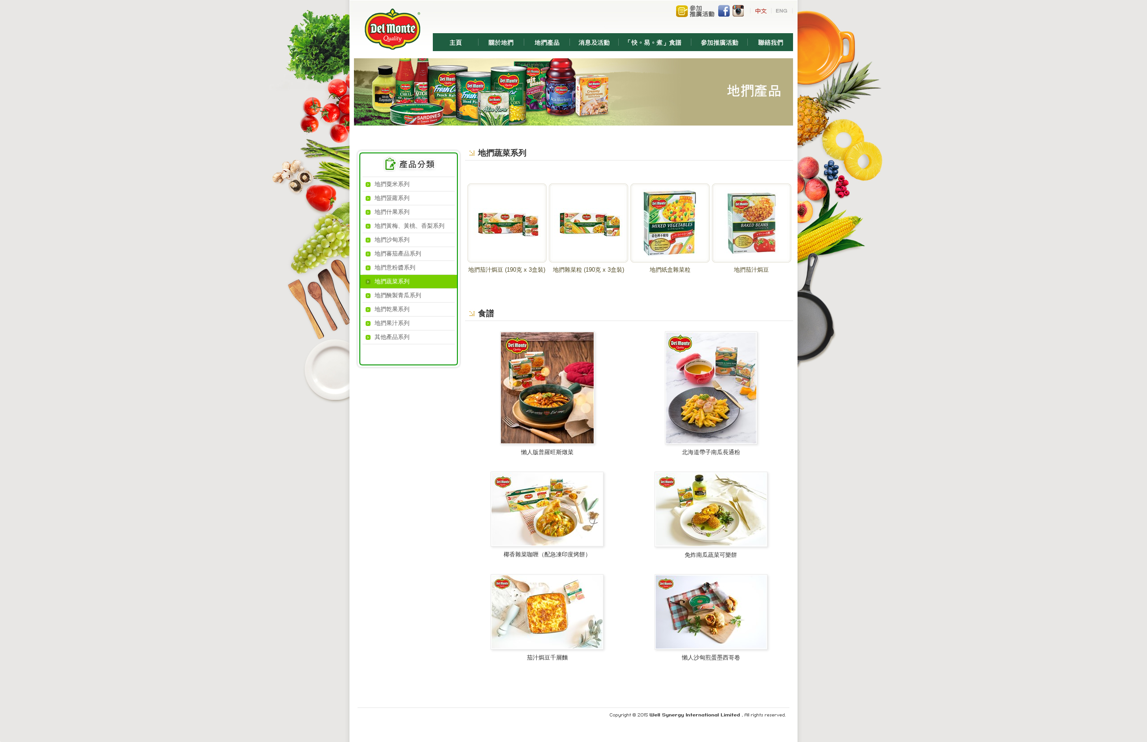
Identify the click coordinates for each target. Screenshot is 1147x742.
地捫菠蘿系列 (392, 198)
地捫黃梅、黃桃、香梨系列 (409, 225)
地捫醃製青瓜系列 (398, 295)
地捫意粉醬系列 (395, 267)
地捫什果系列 (392, 211)
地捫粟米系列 (392, 184)
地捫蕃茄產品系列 (398, 253)
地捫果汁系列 (392, 323)
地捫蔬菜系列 (392, 281)
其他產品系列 (392, 337)
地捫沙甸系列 (392, 239)
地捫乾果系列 (392, 309)
